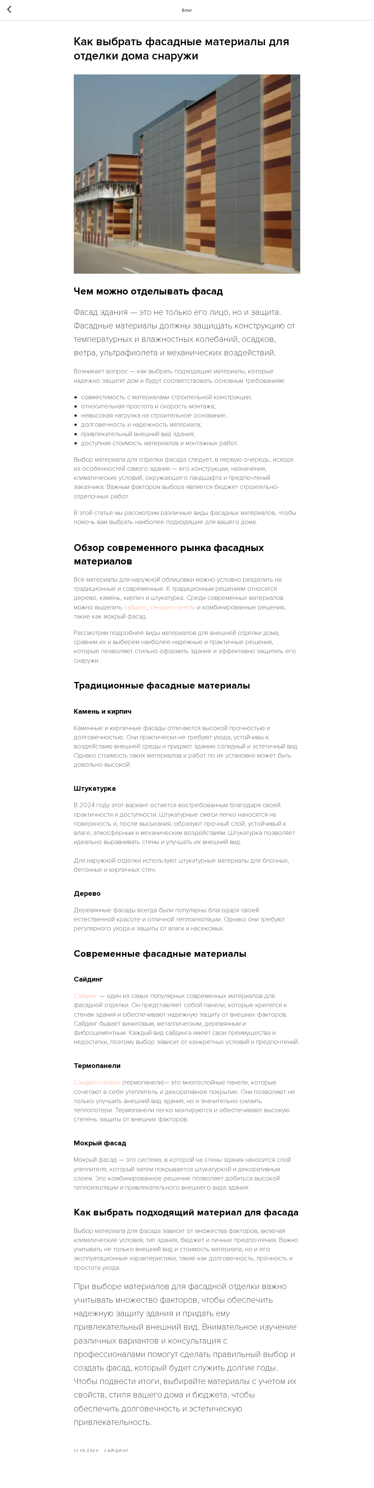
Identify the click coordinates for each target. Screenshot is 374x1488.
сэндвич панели (172, 607)
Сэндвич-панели (97, 1082)
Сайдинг (86, 996)
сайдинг (135, 607)
